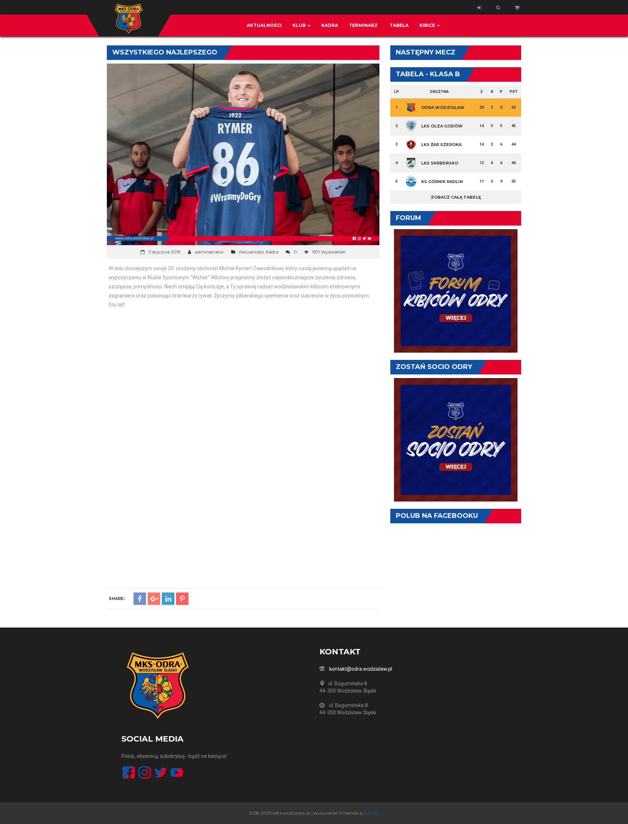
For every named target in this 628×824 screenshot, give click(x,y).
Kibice (427, 25)
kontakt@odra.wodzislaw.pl (360, 669)
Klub (300, 25)
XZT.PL (371, 813)
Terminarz (363, 25)
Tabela (398, 25)
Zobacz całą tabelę (456, 197)
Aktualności (264, 25)
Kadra (329, 25)
